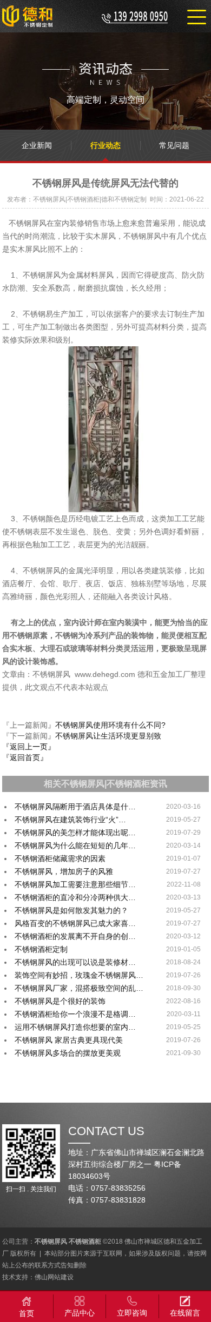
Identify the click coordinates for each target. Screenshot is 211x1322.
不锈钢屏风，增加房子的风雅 (64, 871)
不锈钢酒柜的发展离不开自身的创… (75, 936)
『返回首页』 (25, 757)
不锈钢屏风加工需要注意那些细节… (75, 884)
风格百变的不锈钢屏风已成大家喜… (75, 923)
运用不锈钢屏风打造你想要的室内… (75, 1027)
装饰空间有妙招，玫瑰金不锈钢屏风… (79, 975)
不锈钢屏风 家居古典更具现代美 (69, 1040)
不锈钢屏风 (51, 1241)
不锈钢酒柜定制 (41, 949)
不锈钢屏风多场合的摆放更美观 (68, 1053)
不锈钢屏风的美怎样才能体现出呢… (75, 832)
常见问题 (174, 145)
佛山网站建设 (54, 1277)
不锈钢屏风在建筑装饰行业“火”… (70, 819)
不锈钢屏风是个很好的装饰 (60, 1001)
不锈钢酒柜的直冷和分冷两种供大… (75, 897)
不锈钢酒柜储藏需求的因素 (60, 858)
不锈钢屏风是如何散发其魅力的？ (71, 910)
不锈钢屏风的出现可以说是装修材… (75, 962)
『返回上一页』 (28, 746)
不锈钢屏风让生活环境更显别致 (108, 736)
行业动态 (105, 145)
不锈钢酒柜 (85, 1241)
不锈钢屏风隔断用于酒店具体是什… (75, 806)
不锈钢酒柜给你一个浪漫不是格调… (75, 1014)
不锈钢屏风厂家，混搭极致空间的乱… (79, 988)
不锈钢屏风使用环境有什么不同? (110, 725)
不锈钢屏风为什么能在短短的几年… (75, 845)
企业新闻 (37, 145)
